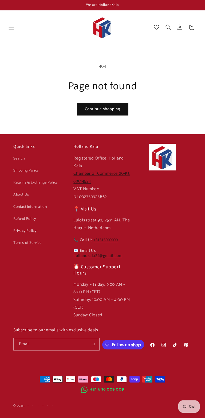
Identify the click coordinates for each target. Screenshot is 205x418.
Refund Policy (24, 219)
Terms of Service (27, 243)
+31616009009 (105, 239)
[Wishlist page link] (156, 27)
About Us (21, 195)
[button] (11, 27)
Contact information (30, 207)
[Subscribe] (93, 344)
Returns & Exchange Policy (35, 183)
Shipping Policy (26, 171)
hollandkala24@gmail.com (97, 255)
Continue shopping (102, 109)
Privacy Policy (24, 231)
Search (19, 159)
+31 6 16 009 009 (107, 389)
